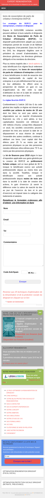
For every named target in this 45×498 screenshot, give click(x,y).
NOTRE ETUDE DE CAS (14, 418)
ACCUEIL (9, 424)
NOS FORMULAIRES (13, 421)
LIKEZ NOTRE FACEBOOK (15, 430)
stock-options (34, 64)
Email (6, 220)
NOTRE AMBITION (12, 413)
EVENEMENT (10, 433)
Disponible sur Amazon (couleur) (18, 340)
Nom (5, 208)
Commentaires (10, 242)
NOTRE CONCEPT (12, 410)
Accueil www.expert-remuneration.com (21, 493)
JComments (39, 305)
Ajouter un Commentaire (15, 302)
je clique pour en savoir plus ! (15, 363)
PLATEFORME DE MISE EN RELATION (19, 427)
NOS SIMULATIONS (13, 416)
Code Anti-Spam (10, 272)
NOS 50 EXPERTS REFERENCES (17, 407)
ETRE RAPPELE (11, 396)
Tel (4, 231)
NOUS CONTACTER (13, 404)
